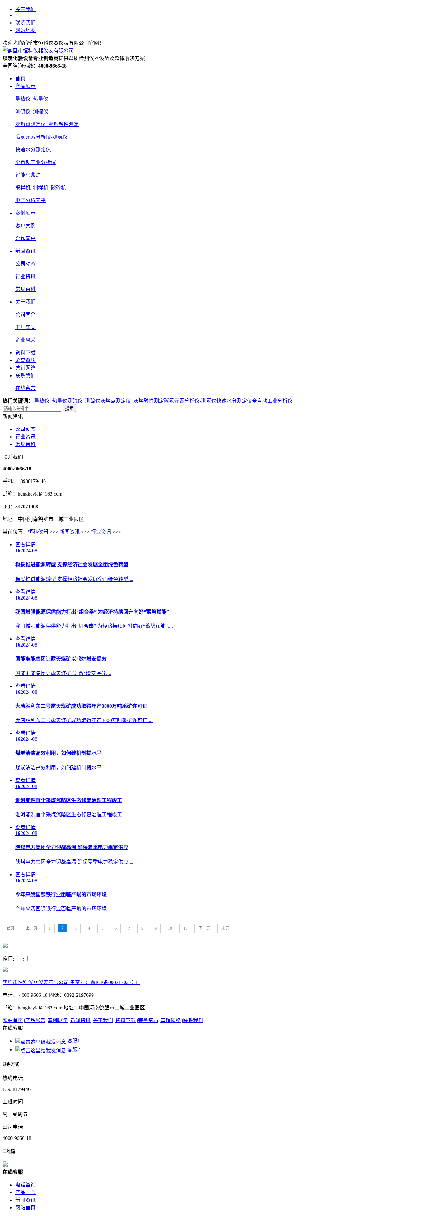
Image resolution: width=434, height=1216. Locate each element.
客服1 (73, 1040)
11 (185, 928)
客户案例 (25, 225)
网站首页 (13, 1020)
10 (170, 928)
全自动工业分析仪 (35, 162)
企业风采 (25, 340)
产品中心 (25, 1192)
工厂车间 (25, 327)
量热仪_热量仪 (31, 99)
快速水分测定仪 (33, 149)
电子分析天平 (30, 200)
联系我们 (25, 22)
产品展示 (25, 86)
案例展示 (25, 213)
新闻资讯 (25, 251)
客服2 (73, 1049)
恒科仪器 (38, 532)
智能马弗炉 (28, 175)
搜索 (69, 408)
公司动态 (25, 263)
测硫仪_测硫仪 (31, 111)
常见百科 (25, 289)
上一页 (31, 928)
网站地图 (25, 30)
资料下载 (25, 352)
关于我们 (25, 9)
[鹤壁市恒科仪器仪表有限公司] (38, 50)
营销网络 (25, 368)
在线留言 (25, 388)
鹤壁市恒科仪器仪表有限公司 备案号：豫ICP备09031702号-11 (71, 982)
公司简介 (25, 314)
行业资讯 (25, 276)
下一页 (204, 928)
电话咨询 (25, 1184)
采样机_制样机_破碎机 (40, 187)
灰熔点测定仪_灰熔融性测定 (47, 124)
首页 (20, 78)
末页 (225, 928)
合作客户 (25, 238)
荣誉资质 (25, 360)
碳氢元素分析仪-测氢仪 (41, 137)
